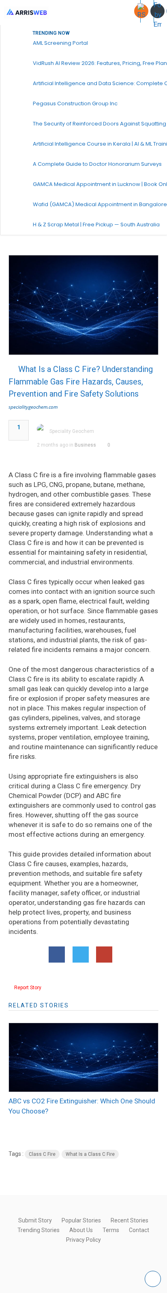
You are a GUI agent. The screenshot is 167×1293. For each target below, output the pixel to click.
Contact (139, 1230)
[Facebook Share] (57, 954)
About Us (81, 1230)
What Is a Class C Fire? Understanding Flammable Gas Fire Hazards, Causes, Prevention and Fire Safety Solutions (81, 381)
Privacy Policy (83, 1240)
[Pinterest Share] (104, 954)
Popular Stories (81, 1220)
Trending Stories (38, 1230)
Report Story (27, 987)
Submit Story (35, 1220)
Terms (111, 1230)
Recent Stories (129, 1220)
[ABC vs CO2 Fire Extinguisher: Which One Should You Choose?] (83, 1057)
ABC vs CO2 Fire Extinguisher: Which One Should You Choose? (82, 1106)
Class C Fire (42, 1154)
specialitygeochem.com (33, 406)
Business (85, 445)
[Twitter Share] (81, 954)
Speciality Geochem (71, 431)
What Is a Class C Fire (90, 1154)
